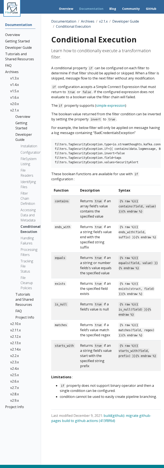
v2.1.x (103, 21)
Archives (87, 21)
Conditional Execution (73, 26)
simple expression (110, 105)
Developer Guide (125, 21)
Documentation (63, 21)
